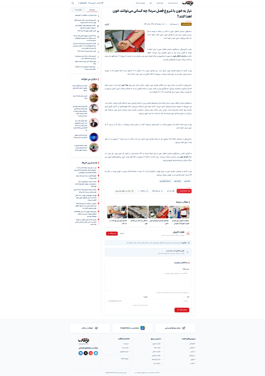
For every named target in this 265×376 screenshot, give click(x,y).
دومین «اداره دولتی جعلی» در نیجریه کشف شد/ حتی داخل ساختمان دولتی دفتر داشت (85, 222)
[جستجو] (73, 3)
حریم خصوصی (124, 352)
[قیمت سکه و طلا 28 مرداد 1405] (94, 98)
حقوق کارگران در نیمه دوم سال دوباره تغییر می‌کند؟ (86, 177)
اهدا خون (186, 181)
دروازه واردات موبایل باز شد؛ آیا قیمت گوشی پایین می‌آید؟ (85, 68)
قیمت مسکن (156, 352)
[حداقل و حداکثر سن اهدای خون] (138, 212)
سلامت (192, 363)
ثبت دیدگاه (113, 233)
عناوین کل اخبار (140, 3)
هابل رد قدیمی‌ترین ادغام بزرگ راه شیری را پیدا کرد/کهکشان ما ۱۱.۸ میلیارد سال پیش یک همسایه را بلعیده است (84, 46)
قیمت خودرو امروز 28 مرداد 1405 (86, 51)
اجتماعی (192, 348)
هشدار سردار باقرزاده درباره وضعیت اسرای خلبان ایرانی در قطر (79, 88)
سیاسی (192, 352)
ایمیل (145, 297)
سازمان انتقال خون (165, 181)
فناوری (192, 359)
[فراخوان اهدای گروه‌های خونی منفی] (159, 212)
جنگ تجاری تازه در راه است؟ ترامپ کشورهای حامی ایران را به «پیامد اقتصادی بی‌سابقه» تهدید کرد (80, 125)
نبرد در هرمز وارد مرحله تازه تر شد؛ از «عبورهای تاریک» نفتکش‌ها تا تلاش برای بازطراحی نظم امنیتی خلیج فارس (85, 170)
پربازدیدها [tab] (92, 10)
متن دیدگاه (185, 269)
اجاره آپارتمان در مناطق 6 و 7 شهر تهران (86, 15)
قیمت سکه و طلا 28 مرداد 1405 (80, 97)
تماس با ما (125, 348)
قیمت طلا (157, 348)
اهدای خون (177, 181)
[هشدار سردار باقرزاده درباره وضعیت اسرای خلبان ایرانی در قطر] (94, 87)
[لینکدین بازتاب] (81, 353)
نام (188, 297)
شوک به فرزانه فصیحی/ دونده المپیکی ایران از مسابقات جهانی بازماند (81, 148)
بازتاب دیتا (157, 363)
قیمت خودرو (156, 344)
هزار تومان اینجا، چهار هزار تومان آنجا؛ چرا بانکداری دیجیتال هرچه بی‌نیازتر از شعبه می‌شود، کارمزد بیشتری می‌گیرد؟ (80, 111)
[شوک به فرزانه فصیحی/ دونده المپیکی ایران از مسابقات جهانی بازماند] (94, 147)
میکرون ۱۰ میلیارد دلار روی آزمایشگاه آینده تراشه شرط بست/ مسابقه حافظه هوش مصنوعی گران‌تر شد (86, 206)
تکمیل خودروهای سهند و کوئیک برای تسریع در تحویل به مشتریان (85, 27)
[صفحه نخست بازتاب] (83, 340)
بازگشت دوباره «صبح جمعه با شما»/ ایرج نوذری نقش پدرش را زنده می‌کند (85, 191)
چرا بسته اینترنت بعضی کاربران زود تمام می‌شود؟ (80, 136)
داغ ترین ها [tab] (78, 10)
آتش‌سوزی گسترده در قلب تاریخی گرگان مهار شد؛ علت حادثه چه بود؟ (85, 21)
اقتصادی (191, 344)
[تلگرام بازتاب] (96, 353)
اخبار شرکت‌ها (156, 359)
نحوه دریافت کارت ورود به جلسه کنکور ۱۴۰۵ (85, 63)
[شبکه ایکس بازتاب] (86, 353)
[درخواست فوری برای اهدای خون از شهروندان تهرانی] (179, 212)
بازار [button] (151, 3)
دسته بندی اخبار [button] (173, 3)
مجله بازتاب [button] (159, 3)
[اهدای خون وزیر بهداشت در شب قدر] (117, 212)
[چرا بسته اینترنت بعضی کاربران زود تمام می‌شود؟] (94, 137)
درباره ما (125, 344)
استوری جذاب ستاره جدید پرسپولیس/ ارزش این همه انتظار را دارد (85, 57)
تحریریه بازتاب (173, 24)
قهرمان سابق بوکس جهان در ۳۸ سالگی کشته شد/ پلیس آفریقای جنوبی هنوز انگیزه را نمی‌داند (85, 197)
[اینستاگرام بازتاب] (91, 353)
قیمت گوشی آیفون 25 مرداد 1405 (86, 31)
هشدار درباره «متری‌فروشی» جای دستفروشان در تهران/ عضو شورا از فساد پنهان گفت (85, 184)
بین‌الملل (191, 355)
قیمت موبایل (156, 355)
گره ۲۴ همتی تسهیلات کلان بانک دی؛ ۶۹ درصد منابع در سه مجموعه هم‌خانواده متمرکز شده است (84, 38)
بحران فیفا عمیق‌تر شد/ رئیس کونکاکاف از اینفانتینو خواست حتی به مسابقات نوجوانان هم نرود (85, 214)
